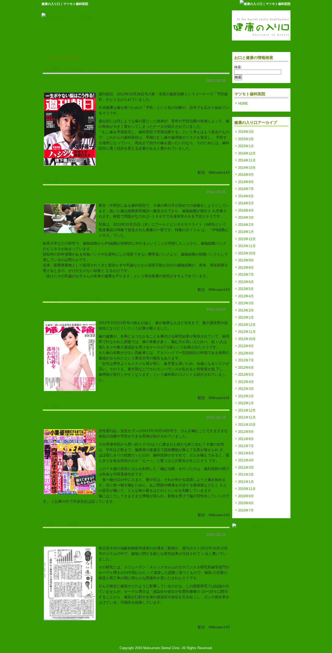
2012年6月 (246, 367)
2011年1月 (246, 482)
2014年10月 (247, 168)
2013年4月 (246, 296)
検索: (238, 67)
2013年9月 (246, 260)
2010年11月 (247, 489)
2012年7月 (246, 360)
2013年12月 (247, 239)
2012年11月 (247, 332)
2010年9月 (246, 496)
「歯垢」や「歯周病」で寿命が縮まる (78, 523)
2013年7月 (246, 275)
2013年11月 (247, 246)
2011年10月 (247, 425)
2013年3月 (246, 303)
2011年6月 (246, 453)
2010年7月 (246, 510)
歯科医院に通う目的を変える (70, 69)
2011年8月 (246, 439)
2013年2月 (246, 310)
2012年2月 (246, 396)
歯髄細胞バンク (57, 181)
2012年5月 (246, 374)
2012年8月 (246, 353)
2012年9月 (246, 346)
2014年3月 (246, 217)
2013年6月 (246, 282)
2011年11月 (247, 417)
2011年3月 (246, 467)
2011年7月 (246, 446)
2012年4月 (246, 382)
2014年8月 (246, 182)
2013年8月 (246, 268)
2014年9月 (246, 175)
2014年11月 (247, 160)
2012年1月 (246, 403)
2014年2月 (246, 225)
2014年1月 (246, 232)
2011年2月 (246, 474)
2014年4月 (246, 210)
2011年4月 (246, 460)
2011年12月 (247, 410)
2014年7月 (246, 189)
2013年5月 (246, 289)
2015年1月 (246, 146)
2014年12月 (247, 153)
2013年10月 (247, 253)
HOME (243, 103)
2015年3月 (246, 132)
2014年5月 (246, 203)
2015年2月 (246, 139)
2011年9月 (246, 432)
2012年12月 (247, 325)
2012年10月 (247, 339)
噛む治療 (51, 406)
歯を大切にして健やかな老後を (72, 298)
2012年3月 (246, 389)
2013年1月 (246, 317)
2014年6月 (246, 196)
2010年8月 (246, 503)
